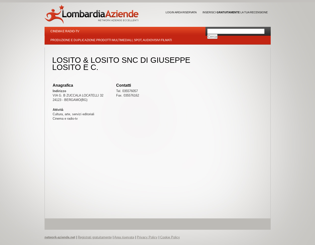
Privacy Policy (147, 237)
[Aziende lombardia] (92, 14)
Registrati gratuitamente (95, 237)
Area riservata (124, 237)
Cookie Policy (170, 237)
